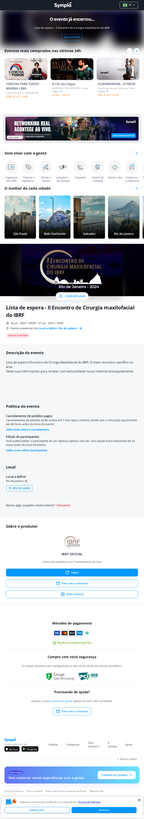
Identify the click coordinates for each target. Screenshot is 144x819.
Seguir (75, 572)
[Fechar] (139, 800)
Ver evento (72, 37)
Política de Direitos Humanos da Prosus (66, 791)
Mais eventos (75, 594)
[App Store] (12, 749)
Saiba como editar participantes (26, 450)
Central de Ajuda (61, 701)
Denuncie (63, 505)
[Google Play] (30, 749)
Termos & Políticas (89, 802)
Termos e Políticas (14, 791)
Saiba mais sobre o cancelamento (27, 429)
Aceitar (104, 810)
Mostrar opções (128, 759)
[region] (72, 807)
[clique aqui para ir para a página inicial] (62, 5)
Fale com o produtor (75, 583)
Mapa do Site (96, 791)
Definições (37, 810)
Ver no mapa (21, 488)
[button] (11, 802)
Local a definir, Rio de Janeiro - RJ (60, 328)
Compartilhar (75, 296)
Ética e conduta (35, 791)
